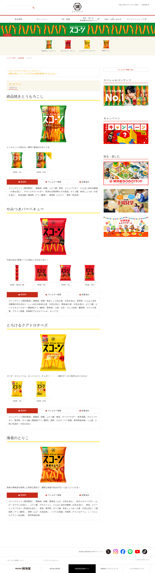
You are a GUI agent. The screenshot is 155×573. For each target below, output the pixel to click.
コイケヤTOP (11, 58)
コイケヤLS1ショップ (137, 568)
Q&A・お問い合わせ (113, 19)
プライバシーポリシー (51, 560)
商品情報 (18, 19)
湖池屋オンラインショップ (109, 568)
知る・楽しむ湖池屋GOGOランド (89, 19)
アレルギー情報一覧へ (125, 70)
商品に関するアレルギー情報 (128, 5)
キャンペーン (42, 19)
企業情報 (144, 5)
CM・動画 (66, 19)
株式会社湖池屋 (55, 568)
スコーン (13, 88)
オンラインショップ (136, 19)
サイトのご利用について (16, 560)
